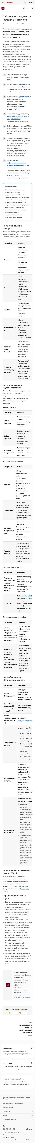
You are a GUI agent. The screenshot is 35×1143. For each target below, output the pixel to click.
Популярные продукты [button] (9, 1119)
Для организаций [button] (8, 1107)
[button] (25, 2)
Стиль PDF (28, 596)
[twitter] (10, 1129)
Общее (22, 84)
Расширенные (25, 97)
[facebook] (4, 1129)
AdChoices (27, 1140)
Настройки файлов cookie (9, 1137)
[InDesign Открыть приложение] (33, 8)
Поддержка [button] (6, 1111)
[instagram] (7, 1129)
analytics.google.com (25, 721)
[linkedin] (14, 1129)
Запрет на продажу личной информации (12, 1140)
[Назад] (10, 1030)
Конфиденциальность (8, 1135)
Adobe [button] (5, 1115)
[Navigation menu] (3, 2)
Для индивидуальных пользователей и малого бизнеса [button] (16, 1098)
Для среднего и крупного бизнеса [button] (13, 1103)
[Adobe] (9, 2)
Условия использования (20, 1135)
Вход (30, 2)
